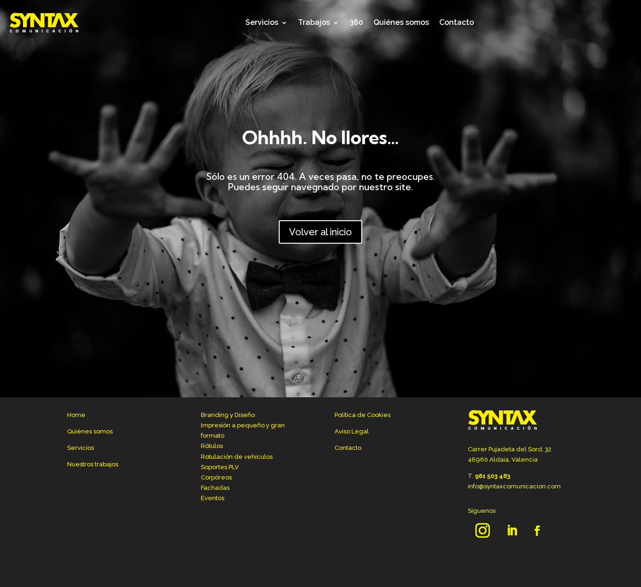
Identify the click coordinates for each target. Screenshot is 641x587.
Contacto (456, 22)
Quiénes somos (401, 22)
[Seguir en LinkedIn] (512, 530)
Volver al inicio (320, 232)
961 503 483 (492, 475)
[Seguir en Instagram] (482, 530)
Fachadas (215, 487)
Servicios (261, 22)
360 (356, 22)
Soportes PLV (220, 467)
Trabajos (314, 22)
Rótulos (212, 445)
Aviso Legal (352, 431)
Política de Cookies (362, 414)
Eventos (212, 498)
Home (76, 414)
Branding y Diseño (228, 414)
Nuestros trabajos (92, 464)
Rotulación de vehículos (237, 456)
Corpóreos (216, 477)
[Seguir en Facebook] (537, 530)
